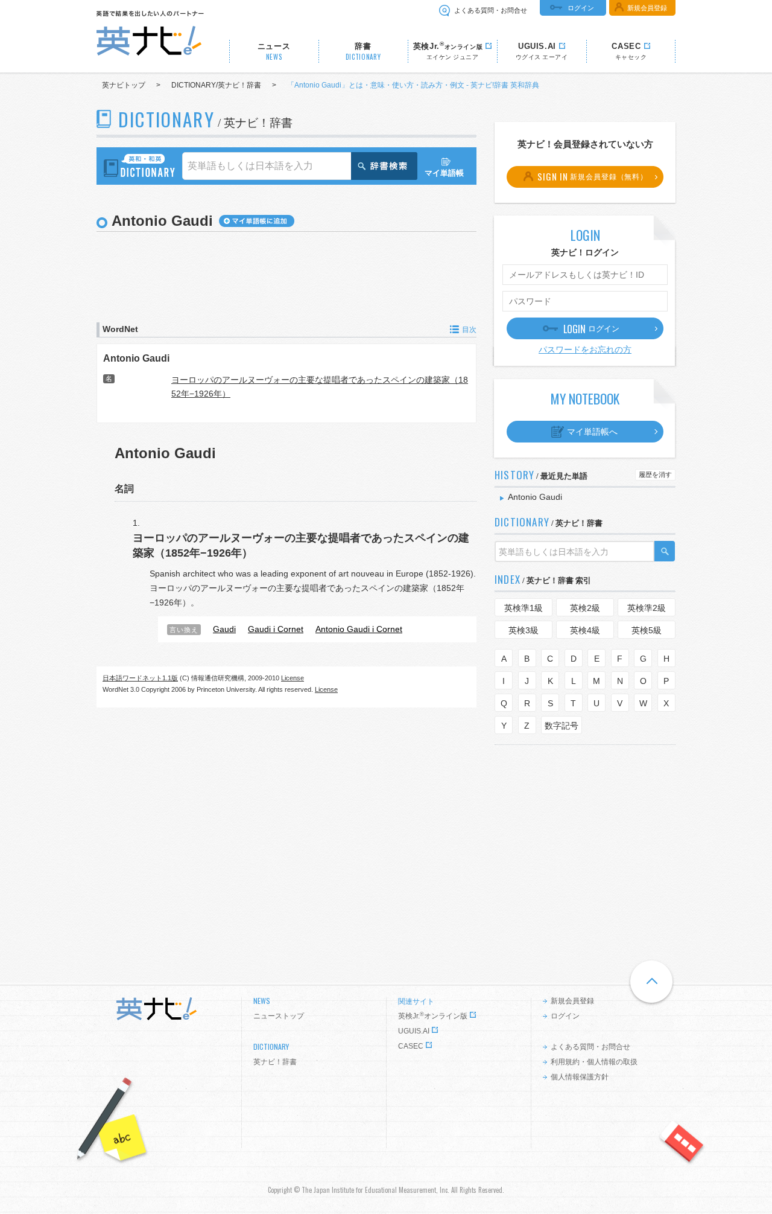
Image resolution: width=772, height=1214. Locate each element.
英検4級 (585, 630)
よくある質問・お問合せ (490, 10)
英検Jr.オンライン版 (432, 1016)
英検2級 (585, 608)
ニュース (274, 52)
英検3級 (523, 630)
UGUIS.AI (413, 1031)
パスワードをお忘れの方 (585, 349)
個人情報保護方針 (580, 1077)
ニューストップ (278, 1016)
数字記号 (561, 725)
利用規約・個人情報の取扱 (594, 1062)
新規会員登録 (647, 7)
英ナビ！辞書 (275, 1062)
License (292, 678)
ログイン (581, 7)
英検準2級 (646, 608)
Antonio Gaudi (136, 358)
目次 (469, 329)
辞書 (363, 52)
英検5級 (646, 630)
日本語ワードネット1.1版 (140, 678)
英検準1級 (523, 608)
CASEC (410, 1046)
